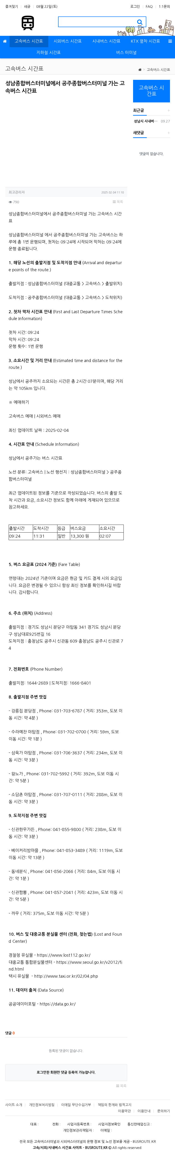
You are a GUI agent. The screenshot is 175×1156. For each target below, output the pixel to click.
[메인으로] (5, 41)
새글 (27, 6)
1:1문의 (164, 6)
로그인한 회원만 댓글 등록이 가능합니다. (66, 1072)
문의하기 (163, 1111)
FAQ (149, 6)
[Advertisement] (43, 139)
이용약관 (124, 1111)
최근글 (138, 110)
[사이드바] (170, 41)
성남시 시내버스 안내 (146, 121)
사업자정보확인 (109, 1124)
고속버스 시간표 (158, 69)
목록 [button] (119, 201)
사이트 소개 (13, 1105)
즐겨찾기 (11, 6)
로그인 (135, 6)
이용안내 (144, 1111)
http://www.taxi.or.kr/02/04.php (66, 976)
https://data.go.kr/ (58, 1004)
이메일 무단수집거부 (76, 1105)
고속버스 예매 (21, 416)
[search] (140, 22)
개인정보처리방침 (41, 1105)
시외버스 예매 (48, 416)
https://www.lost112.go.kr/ (63, 955)
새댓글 (138, 133)
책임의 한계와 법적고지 (114, 1105)
